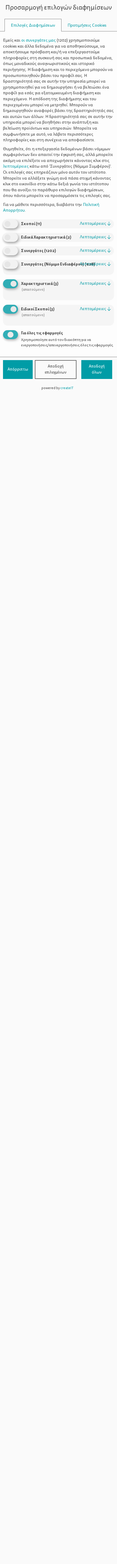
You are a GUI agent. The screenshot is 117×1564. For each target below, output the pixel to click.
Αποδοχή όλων (97, 369)
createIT (67, 388)
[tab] (33, 25)
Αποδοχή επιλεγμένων (56, 369)
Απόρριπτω (18, 369)
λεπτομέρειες (95, 223)
